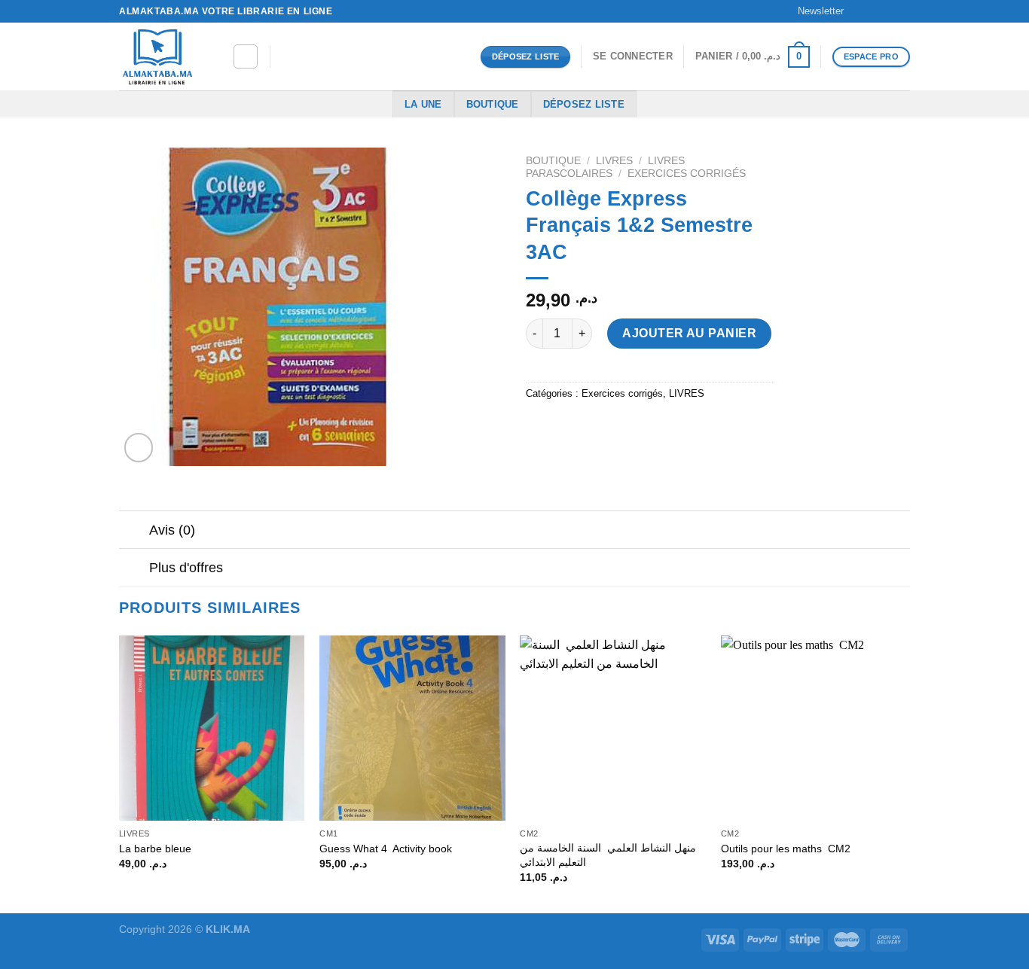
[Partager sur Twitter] (566, 427)
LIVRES (614, 160)
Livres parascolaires (605, 166)
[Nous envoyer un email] (902, 11)
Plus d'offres (186, 567)
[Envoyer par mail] (594, 427)
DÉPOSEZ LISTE (583, 104)
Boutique (492, 104)
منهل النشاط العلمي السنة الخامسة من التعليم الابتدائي (608, 855)
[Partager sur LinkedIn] (648, 427)
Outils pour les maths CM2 (785, 849)
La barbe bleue (155, 849)
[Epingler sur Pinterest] (621, 427)
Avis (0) (172, 530)
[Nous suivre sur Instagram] (873, 11)
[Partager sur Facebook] (539, 427)
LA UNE (423, 104)
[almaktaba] (164, 56)
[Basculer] (133, 531)
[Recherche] (246, 56)
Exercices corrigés (686, 173)
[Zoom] (139, 447)
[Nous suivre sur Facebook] (859, 11)
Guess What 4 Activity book (387, 849)
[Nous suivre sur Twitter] (888, 11)
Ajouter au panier (689, 333)
